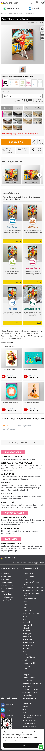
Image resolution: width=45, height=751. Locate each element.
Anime (24, 604)
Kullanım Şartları (28, 723)
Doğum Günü (5, 591)
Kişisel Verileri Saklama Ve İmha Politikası (32, 716)
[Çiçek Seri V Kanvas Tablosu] (11, 358)
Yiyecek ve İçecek (29, 678)
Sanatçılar (26, 579)
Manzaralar (26, 637)
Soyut (24, 660)
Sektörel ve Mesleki (29, 692)
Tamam (22, 745)
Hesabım (23, 563)
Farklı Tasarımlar (7, 597)
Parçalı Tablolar (6, 600)
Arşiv (24, 607)
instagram (9, 715)
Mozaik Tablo (6, 576)
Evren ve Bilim (27, 625)
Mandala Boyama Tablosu (32, 683)
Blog (24, 712)
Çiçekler (25, 616)
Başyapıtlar (26, 610)
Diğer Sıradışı (27, 686)
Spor (24, 672)
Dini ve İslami (27, 622)
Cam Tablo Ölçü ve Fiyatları (32, 588)
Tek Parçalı (5, 574)
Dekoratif (25, 619)
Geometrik (26, 631)
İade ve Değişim (33, 563)
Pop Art (25, 654)
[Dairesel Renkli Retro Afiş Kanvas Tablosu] (11, 391)
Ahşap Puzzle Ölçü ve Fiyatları (30, 594)
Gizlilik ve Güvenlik (29, 726)
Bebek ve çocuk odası (30, 613)
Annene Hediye (6, 582)
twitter (8, 710)
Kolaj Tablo (5, 579)
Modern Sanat (27, 640)
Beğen (34, 143)
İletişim (42, 563)
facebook (9, 704)
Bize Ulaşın (26, 703)
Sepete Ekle (16, 141)
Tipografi (25, 675)
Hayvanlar (26, 648)
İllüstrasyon (26, 634)
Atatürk (25, 602)
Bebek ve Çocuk (7, 588)
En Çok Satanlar (28, 576)
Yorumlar (25, 706)
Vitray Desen (27, 680)
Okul (24, 651)
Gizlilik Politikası (30, 737)
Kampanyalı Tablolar (30, 689)
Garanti (25, 709)
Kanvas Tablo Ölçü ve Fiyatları (30, 583)
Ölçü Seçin (7, 96)
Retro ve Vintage (28, 657)
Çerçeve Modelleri (29, 599)
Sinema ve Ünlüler (29, 663)
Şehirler (25, 669)
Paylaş (40, 143)
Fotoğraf (25, 628)
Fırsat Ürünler (27, 695)
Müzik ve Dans (28, 645)
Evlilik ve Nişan (6, 594)
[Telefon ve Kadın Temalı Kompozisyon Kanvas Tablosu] (33, 358)
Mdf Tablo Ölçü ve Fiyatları (32, 590)
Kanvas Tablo (27, 574)
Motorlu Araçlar (28, 642)
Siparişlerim (15, 563)
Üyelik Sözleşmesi (29, 720)
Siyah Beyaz (27, 666)
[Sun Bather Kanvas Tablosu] (33, 391)
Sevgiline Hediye (7, 585)
